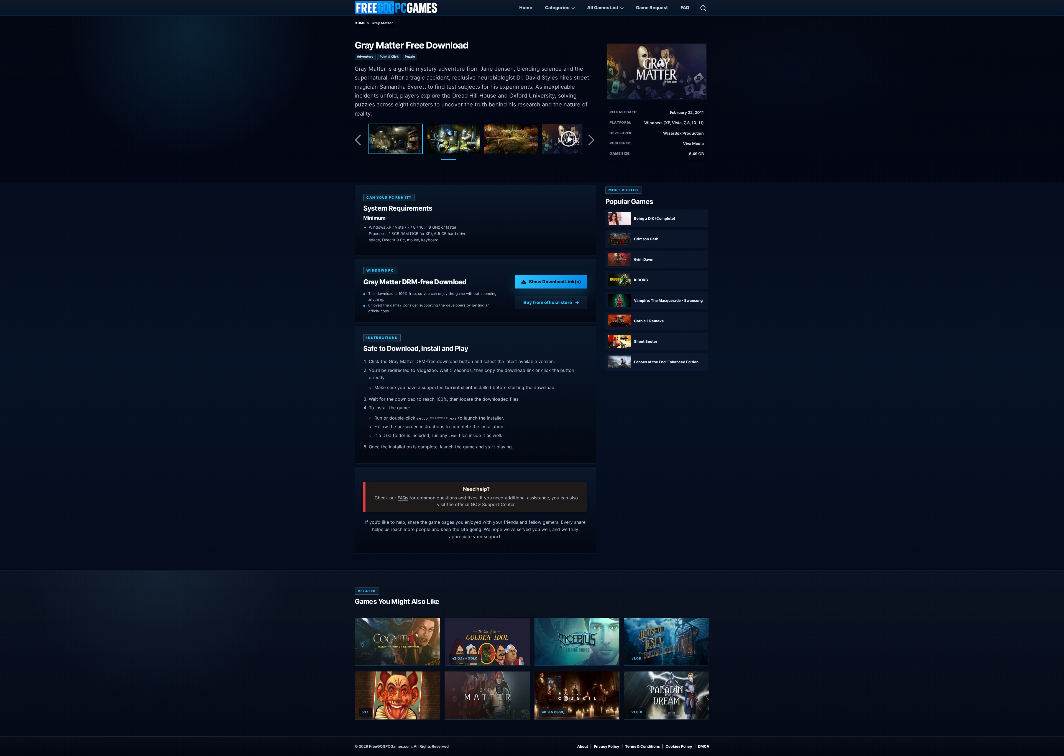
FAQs (403, 497)
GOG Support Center (493, 504)
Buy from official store (547, 302)
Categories (557, 7)
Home (525, 7)
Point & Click (389, 56)
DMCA (703, 746)
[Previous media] (359, 140)
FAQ (685, 7)
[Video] (568, 139)
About (582, 746)
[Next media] (591, 140)
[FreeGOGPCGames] (396, 7)
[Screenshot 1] (396, 139)
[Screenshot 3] (511, 139)
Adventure (365, 56)
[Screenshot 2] (453, 139)
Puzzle (410, 56)
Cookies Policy (679, 746)
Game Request (652, 7)
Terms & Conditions (642, 746)
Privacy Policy (606, 746)
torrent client (458, 387)
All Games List (602, 7)
